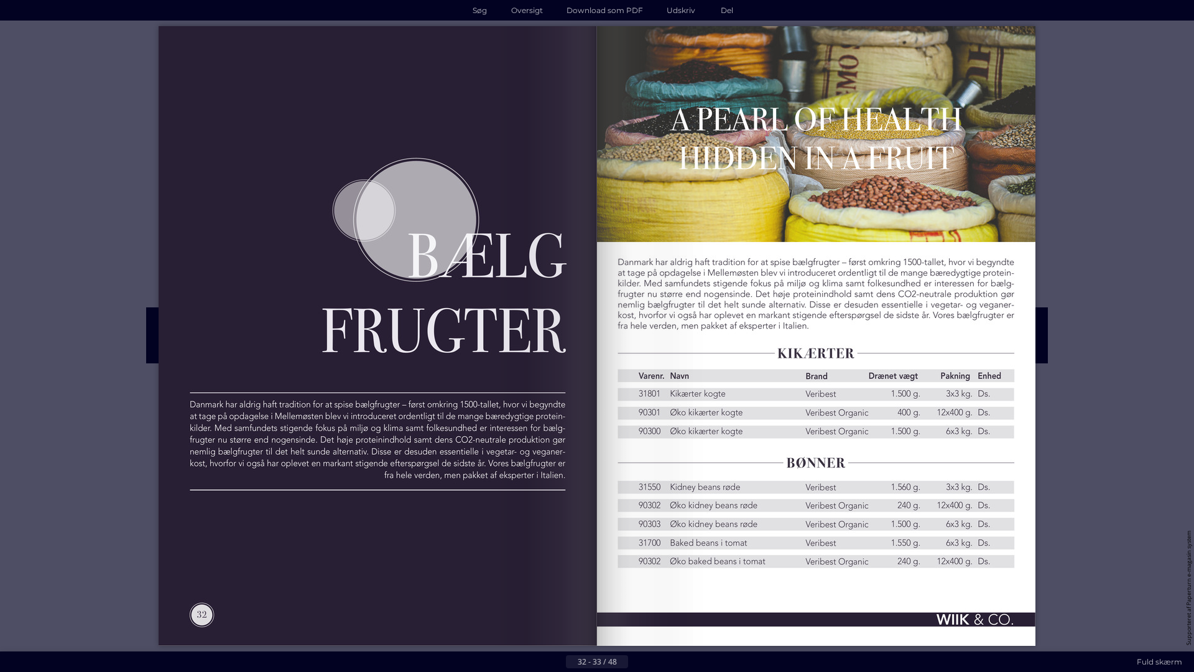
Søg (480, 10)
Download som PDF (605, 10)
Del (727, 10)
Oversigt (527, 10)
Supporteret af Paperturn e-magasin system (1189, 588)
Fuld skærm (1159, 661)
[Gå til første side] (536, 662)
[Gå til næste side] (638, 662)
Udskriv (681, 10)
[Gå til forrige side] (556, 662)
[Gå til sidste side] (658, 662)
